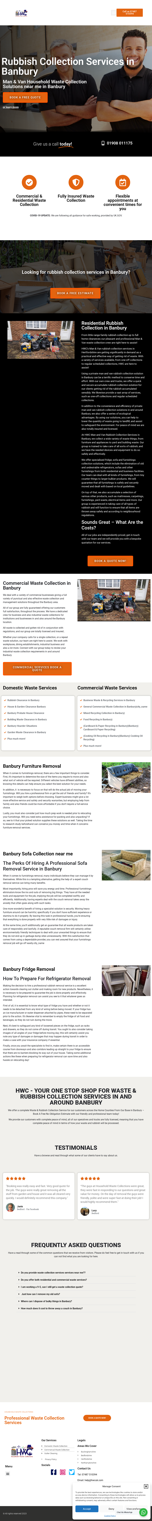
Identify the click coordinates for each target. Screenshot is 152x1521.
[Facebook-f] (53, 1472)
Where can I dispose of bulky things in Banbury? (46, 1301)
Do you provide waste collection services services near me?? (53, 1272)
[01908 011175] (103, 143)
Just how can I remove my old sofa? (40, 1294)
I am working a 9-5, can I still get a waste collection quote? (52, 1287)
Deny (111, 1508)
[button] (146, 1486)
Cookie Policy (110, 1516)
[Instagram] (62, 1472)
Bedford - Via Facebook (28, 1209)
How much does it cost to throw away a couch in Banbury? (52, 1308)
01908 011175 (119, 143)
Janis (20, 1206)
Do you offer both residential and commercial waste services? (54, 1279)
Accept (87, 1508)
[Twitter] (72, 1472)
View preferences (136, 1508)
